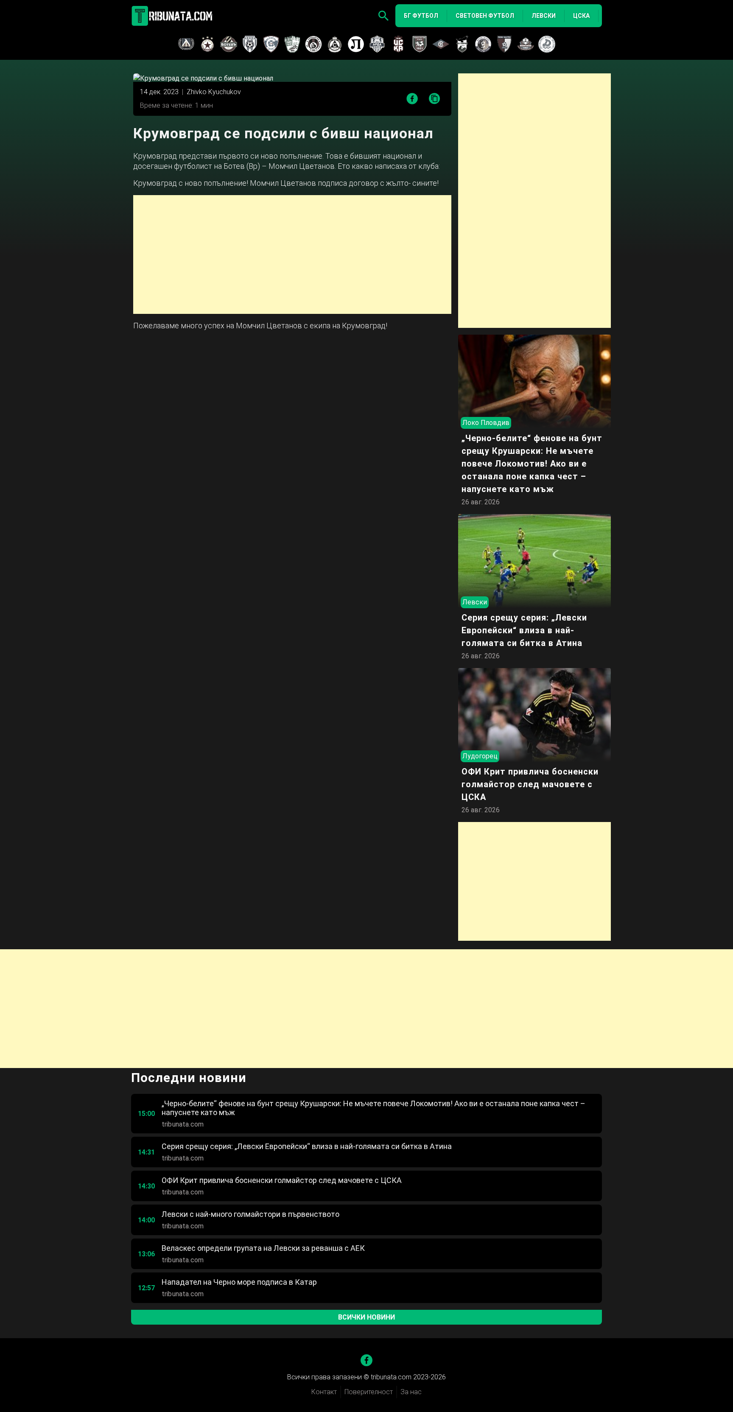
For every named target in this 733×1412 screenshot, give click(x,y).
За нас (411, 1392)
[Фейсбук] (366, 1360)
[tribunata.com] (173, 15)
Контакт (324, 1392)
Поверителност (368, 1392)
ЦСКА (581, 15)
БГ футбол (421, 15)
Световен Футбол (485, 15)
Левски (544, 15)
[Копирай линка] (435, 99)
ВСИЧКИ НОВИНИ (366, 1317)
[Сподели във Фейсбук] (412, 98)
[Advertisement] (292, 254)
